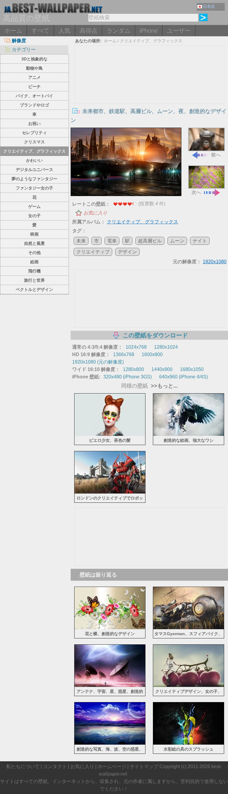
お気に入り (95, 212)
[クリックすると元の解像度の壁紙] (126, 162)
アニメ (34, 77)
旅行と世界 (34, 280)
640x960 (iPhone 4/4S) (183, 376)
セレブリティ (34, 132)
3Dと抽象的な (34, 59)
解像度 (19, 40)
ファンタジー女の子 (34, 188)
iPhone (149, 30)
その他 (34, 252)
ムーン (177, 240)
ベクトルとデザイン (34, 289)
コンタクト (55, 766)
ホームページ (112, 766)
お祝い (34, 123)
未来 (81, 240)
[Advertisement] (149, 90)
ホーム (13, 30)
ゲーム (34, 206)
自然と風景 (34, 243)
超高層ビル (150, 240)
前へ (216, 154)
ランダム (118, 30)
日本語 (209, 6)
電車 (112, 240)
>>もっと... (163, 386)
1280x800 (133, 369)
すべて (40, 30)
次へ (196, 192)
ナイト (200, 240)
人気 (64, 30)
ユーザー (179, 30)
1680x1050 (192, 369)
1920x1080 (215, 261)
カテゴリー (24, 49)
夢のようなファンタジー (34, 178)
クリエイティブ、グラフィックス (34, 151)
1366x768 (123, 354)
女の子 (34, 215)
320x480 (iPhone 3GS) (127, 376)
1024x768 (136, 347)
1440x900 (161, 369)
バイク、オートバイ (34, 95)
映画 (34, 234)
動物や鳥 (34, 68)
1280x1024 (166, 347)
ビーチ (34, 86)
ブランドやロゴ (34, 105)
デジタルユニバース (34, 169)
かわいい (34, 160)
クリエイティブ (93, 251)
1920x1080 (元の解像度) (98, 361)
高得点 (88, 30)
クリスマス (34, 142)
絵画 (34, 261)
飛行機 (34, 271)
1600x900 (152, 354)
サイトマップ (144, 766)
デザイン (127, 251)
